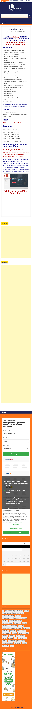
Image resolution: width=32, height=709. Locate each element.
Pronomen (14, 633)
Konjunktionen (6, 626)
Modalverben (26, 628)
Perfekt (23, 631)
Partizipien (12, 631)
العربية (11, 646)
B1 (24, 610)
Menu (5, 23)
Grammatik (5, 621)
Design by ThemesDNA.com (16, 707)
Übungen (24, 643)
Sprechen (5, 641)
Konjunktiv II (14, 626)
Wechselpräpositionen (8, 643)
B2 (27, 610)
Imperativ (24, 623)
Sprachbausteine (22, 638)
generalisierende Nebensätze (20, 618)
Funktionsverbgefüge (7, 618)
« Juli (3, 566)
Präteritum (5, 636)
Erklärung (18, 616)
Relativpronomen (20, 636)
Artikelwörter (19, 610)
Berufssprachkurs (7, 613)
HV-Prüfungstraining (7, 623)
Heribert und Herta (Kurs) (15, 621)
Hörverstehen (17, 623)
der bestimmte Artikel (18, 613)
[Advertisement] (16, 242)
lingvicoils (11, 31)
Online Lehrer (6, 631)
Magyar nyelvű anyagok (16, 628)
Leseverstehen (6, 628)
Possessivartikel (6, 633)
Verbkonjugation (21, 641)
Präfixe (26, 633)
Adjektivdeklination (9, 610)
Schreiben (10, 638)
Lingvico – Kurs (16, 29)
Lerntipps (20, 626)
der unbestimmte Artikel (8, 616)
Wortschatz (17, 643)
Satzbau (4, 638)
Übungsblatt (6, 646)
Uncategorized (12, 641)
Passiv (18, 631)
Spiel (15, 638)
